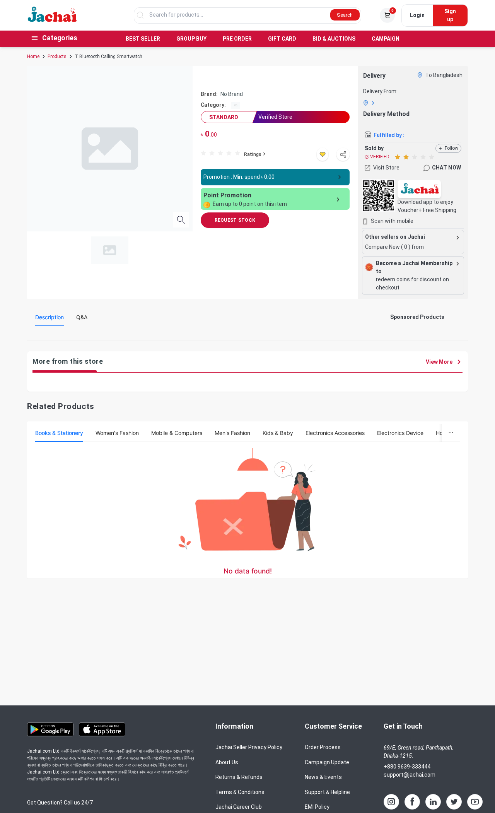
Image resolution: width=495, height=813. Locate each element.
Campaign (385, 39)
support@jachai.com (409, 775)
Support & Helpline (327, 792)
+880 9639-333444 (407, 766)
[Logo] (52, 20)
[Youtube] (475, 802)
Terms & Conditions (240, 792)
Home (33, 56)
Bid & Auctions (333, 39)
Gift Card (282, 39)
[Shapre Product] (343, 154)
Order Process (323, 747)
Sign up (450, 15)
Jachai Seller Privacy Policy (248, 747)
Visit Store (386, 167)
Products (57, 56)
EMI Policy (317, 807)
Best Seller (143, 39)
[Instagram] (391, 802)
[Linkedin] (433, 802)
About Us (226, 762)
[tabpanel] (205, 335)
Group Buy (191, 39)
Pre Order (237, 39)
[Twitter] (454, 802)
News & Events (323, 777)
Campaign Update (327, 762)
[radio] (203, 152)
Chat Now (446, 167)
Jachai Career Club (238, 807)
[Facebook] (412, 802)
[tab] (49, 317)
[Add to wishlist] (322, 154)
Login (417, 15)
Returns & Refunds (239, 777)
